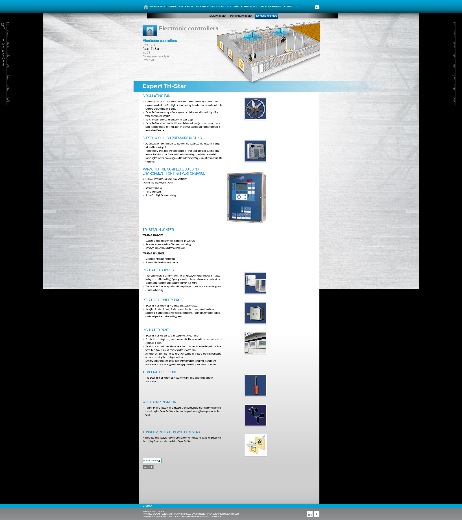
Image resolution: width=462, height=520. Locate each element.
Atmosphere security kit (156, 56)
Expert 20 (148, 60)
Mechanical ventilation (210, 6)
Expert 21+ (149, 45)
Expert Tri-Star (151, 49)
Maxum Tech (157, 6)
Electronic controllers (242, 6)
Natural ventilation (180, 6)
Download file (150, 460)
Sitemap (147, 506)
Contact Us (291, 6)
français (3, 52)
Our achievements (270, 6)
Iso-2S (146, 53)
